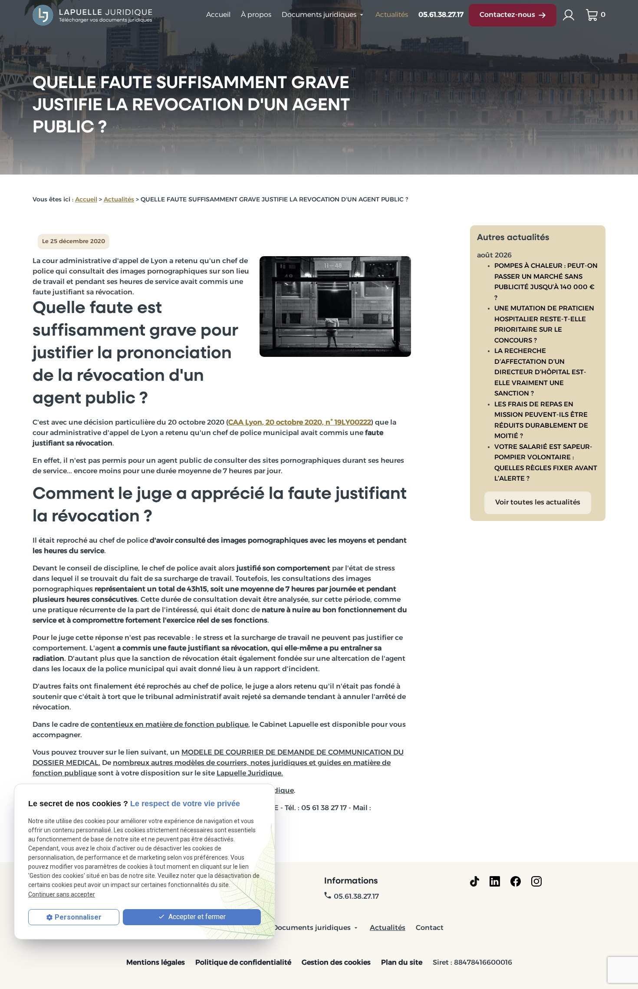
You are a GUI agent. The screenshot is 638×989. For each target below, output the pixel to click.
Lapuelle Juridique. (250, 773)
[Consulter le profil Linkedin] (495, 881)
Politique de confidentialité (243, 962)
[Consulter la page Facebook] (515, 881)
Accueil (218, 15)
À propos (256, 15)
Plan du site (401, 962)
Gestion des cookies (336, 962)
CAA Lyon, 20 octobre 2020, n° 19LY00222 (299, 422)
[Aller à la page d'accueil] (93, 15)
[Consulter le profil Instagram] (536, 881)
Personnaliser (78, 917)
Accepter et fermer (196, 917)
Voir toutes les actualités (537, 502)
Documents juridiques (319, 15)
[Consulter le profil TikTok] (474, 881)
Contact (430, 928)
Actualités (391, 15)
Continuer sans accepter (61, 894)
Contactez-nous (507, 15)
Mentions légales (155, 962)
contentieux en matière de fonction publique (169, 725)
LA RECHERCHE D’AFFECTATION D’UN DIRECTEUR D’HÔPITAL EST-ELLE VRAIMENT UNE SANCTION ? (540, 372)
